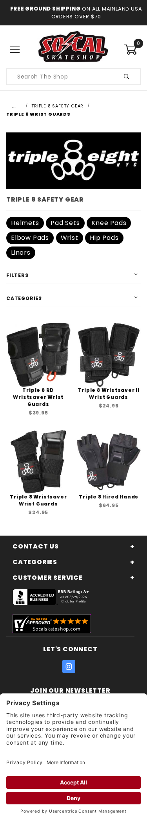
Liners (21, 252)
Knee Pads (108, 222)
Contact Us (36, 546)
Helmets (25, 222)
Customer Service (48, 577)
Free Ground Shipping (45, 9)
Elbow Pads (30, 237)
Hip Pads (104, 237)
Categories (24, 298)
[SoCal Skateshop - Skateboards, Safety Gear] (73, 49)
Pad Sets (65, 222)
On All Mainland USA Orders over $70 (96, 12)
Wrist (69, 237)
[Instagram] (69, 666)
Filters (17, 275)
